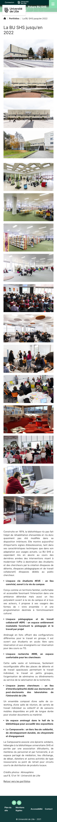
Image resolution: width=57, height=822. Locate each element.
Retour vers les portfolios (17, 781)
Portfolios (14, 18)
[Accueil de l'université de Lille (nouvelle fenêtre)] (23, 2)
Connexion (9, 2)
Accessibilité (37, 809)
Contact (48, 809)
